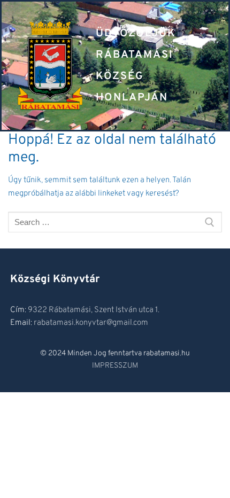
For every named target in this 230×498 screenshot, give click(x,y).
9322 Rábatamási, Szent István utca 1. (93, 310)
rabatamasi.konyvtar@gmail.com (91, 323)
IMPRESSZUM (115, 365)
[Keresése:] (115, 222)
